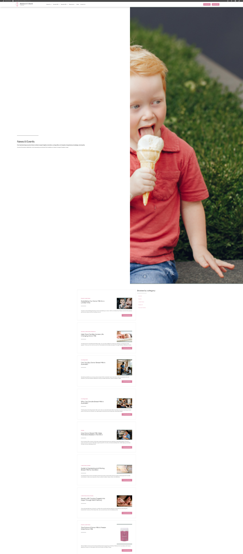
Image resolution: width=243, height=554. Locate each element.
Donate (82, 331)
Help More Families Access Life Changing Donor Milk (92, 335)
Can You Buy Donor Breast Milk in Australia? (93, 363)
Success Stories (142, 307)
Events (82, 298)
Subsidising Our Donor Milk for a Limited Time (92, 302)
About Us (48, 4)
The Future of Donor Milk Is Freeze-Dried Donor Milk (93, 528)
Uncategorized (84, 359)
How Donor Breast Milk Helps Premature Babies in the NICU (92, 434)
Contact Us (82, 4)
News (77, 4)
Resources (71, 4)
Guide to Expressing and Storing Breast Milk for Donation (92, 469)
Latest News (87, 298)
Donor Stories (90, 495)
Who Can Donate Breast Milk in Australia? (92, 402)
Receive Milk (63, 4)
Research (93, 331)
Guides (82, 430)
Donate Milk (55, 4)
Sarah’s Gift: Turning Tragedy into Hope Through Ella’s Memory (93, 499)
